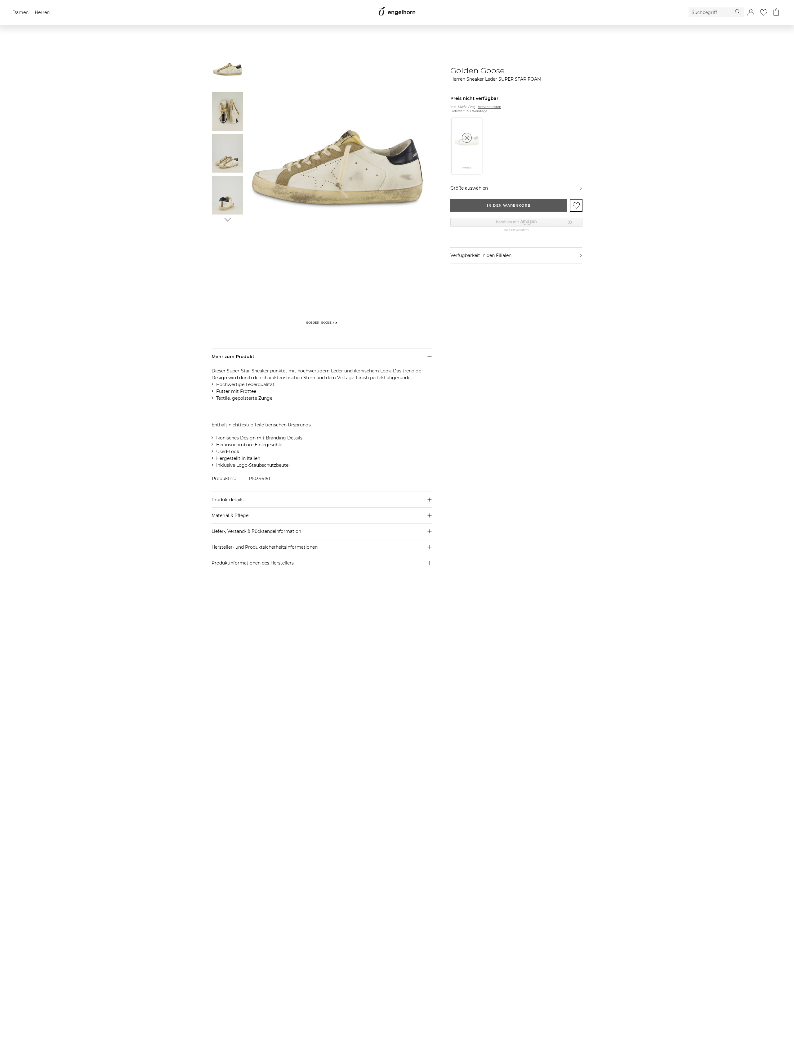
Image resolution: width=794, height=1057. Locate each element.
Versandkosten (489, 107)
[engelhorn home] (397, 12)
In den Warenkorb (508, 205)
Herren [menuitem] (42, 12)
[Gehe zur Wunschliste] (763, 12)
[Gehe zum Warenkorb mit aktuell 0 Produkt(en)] (776, 12)
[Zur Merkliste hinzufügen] (576, 205)
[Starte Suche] (738, 12)
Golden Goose (477, 70)
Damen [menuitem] (20, 12)
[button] (750, 12)
